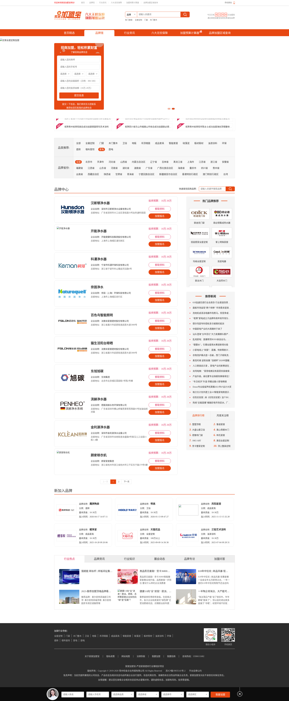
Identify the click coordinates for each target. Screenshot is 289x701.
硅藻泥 (186, 143)
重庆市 (193, 168)
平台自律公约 (195, 671)
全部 (78, 143)
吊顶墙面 (145, 143)
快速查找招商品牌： (188, 189)
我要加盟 (220, 694)
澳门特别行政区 (211, 174)
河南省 (114, 168)
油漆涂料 (212, 143)
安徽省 (225, 162)
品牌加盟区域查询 (150, 3)
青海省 (130, 174)
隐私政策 (110, 656)
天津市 (100, 162)
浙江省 (213, 162)
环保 (224, 143)
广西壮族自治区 (165, 168)
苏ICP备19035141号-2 (175, 671)
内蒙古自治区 (138, 162)
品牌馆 (92, 3)
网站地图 (125, 656)
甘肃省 (118, 174)
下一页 (126, 482)
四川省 (204, 168)
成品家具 (159, 143)
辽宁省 (153, 162)
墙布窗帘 (90, 149)
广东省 (149, 168)
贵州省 (216, 168)
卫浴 (125, 143)
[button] (169, 109)
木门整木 (153, 20)
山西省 (123, 162)
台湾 (225, 174)
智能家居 (173, 143)
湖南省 (137, 168)
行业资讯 (102, 3)
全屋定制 (138, 20)
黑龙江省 (177, 162)
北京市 (88, 162)
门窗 (146, 20)
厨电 (111, 149)
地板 (134, 143)
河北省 (112, 162)
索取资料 (160, 209)
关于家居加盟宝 (92, 656)
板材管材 (198, 143)
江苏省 (202, 162)
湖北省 (126, 168)
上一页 (105, 482)
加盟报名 (160, 216)
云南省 (79, 174)
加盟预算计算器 (132, 3)
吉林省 (165, 162)
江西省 (91, 168)
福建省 (79, 168)
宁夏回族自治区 (146, 174)
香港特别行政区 (190, 174)
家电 (101, 149)
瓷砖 (78, 149)
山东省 (102, 168)
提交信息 (79, 95)
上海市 (190, 162)
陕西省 (107, 174)
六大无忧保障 (116, 3)
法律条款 (141, 656)
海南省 (181, 168)
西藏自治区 (93, 174)
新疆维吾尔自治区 (168, 174)
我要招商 (171, 656)
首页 (83, 3)
